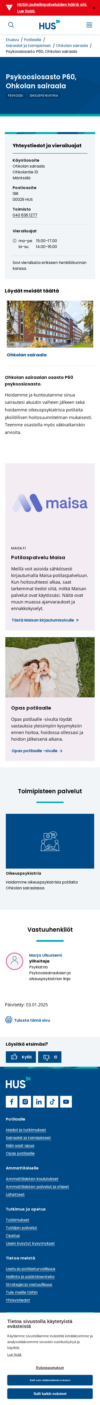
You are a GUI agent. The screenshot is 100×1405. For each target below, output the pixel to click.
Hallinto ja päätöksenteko (30, 1277)
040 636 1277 (25, 215)
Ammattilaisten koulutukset (32, 1179)
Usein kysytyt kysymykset (30, 1243)
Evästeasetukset (50, 1368)
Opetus (13, 1235)
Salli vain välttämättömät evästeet (50, 1380)
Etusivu (13, 40)
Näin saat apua (20, 1145)
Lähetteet (15, 1194)
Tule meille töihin (22, 1292)
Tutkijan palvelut (21, 1228)
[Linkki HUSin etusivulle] (50, 24)
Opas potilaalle (20, 1153)
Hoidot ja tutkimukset (26, 1130)
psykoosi (15, 95)
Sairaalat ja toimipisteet (29, 45)
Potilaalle (33, 40)
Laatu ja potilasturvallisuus (30, 1269)
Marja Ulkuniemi (45, 955)
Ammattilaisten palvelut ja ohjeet (37, 1187)
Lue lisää (14, 1354)
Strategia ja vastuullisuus (29, 1284)
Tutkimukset (17, 1220)
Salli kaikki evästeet (50, 1394)
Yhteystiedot (18, 1300)
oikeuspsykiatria (44, 95)
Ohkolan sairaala (72, 45)
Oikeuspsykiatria (23, 873)
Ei (55, 1057)
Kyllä (27, 1057)
